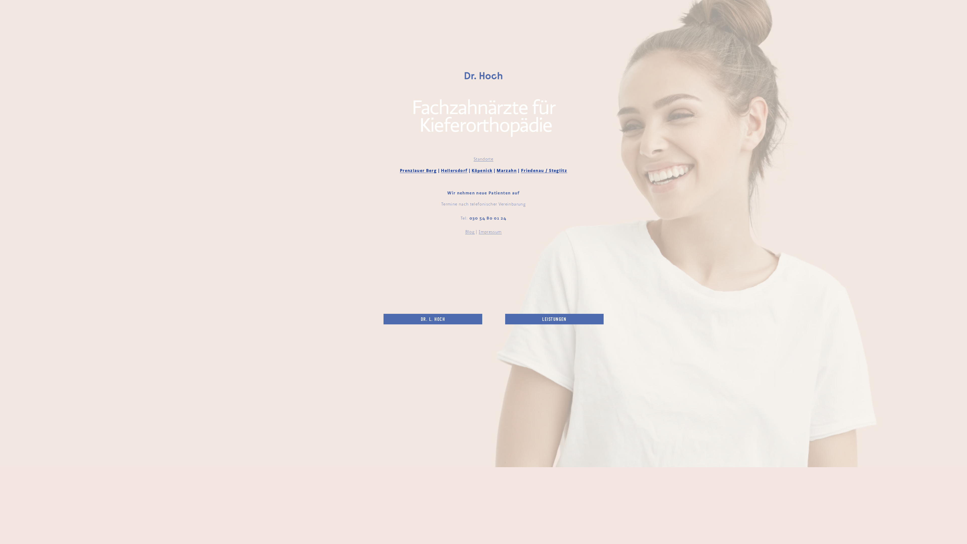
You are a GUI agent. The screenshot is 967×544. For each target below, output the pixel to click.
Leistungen (554, 319)
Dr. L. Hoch (433, 319)
